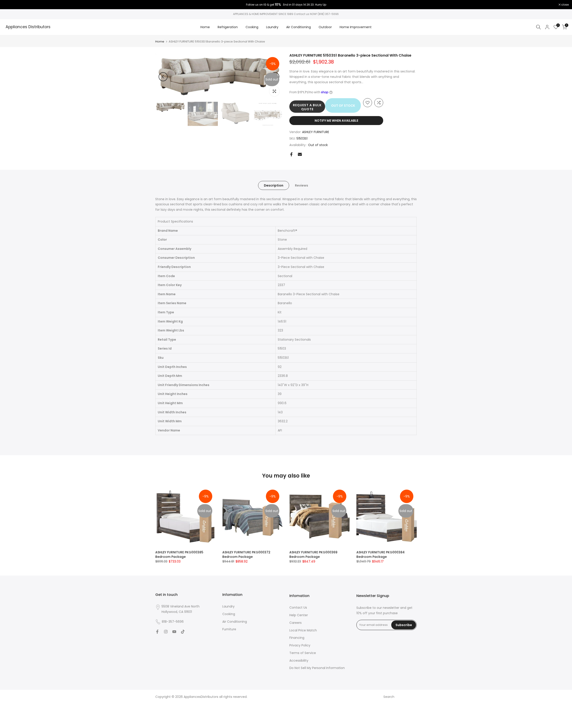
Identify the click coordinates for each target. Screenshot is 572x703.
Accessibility (298, 660)
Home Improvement (356, 27)
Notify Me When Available (336, 120)
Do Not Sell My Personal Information (317, 668)
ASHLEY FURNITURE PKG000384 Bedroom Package (380, 554)
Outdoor (325, 27)
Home (205, 27)
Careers (295, 622)
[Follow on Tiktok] (183, 631)
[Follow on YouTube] (174, 631)
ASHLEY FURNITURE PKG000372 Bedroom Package (246, 554)
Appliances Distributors (28, 27)
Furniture (229, 629)
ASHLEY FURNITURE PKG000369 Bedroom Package (313, 554)
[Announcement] (286, 4)
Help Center (298, 615)
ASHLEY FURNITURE (315, 132)
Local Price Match (303, 630)
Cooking (252, 27)
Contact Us (298, 607)
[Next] (274, 76)
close (9, 4)
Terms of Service (302, 653)
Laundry (272, 27)
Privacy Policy (299, 645)
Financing (296, 637)
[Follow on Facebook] (157, 631)
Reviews (301, 185)
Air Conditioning (298, 27)
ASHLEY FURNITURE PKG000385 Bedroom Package (179, 554)
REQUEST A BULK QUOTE (307, 107)
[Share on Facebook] (291, 154)
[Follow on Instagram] (166, 631)
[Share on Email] (300, 154)
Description (273, 185)
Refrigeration (228, 27)
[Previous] (163, 76)
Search (388, 697)
